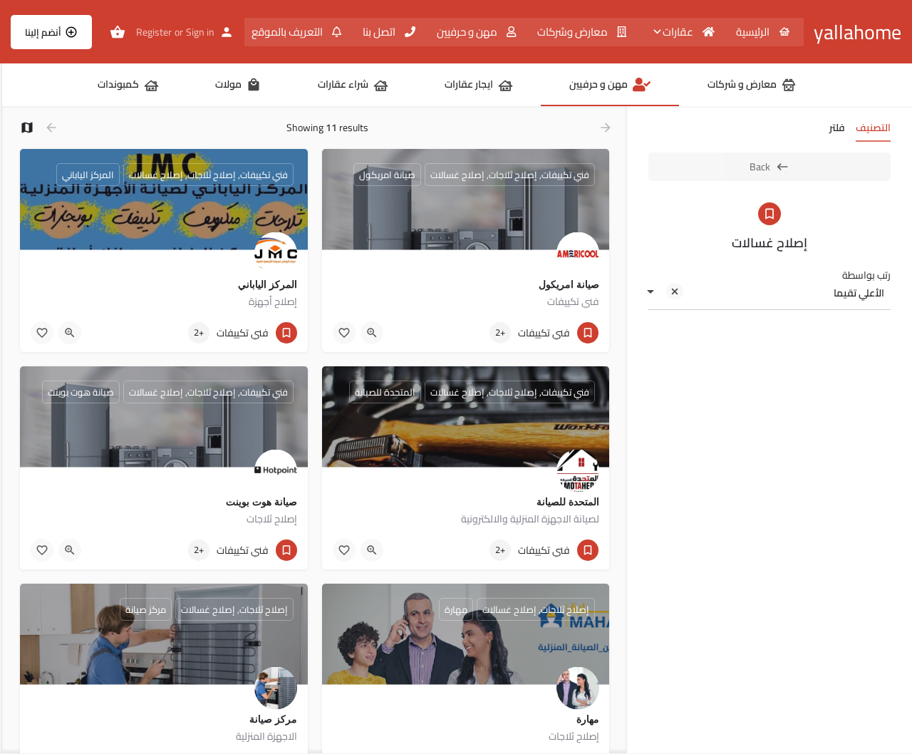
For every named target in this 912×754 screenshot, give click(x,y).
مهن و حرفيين (468, 31)
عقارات (679, 31)
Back (760, 166)
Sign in (200, 32)
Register (154, 32)
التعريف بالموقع (288, 31)
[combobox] (769, 293)
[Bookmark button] (344, 332)
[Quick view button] (372, 332)
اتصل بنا (380, 31)
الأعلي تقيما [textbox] (859, 293)
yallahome (857, 32)
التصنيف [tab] (873, 127)
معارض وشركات (573, 31)
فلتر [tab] (837, 127)
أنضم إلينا (43, 32)
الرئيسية (754, 31)
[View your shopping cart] (117, 32)
